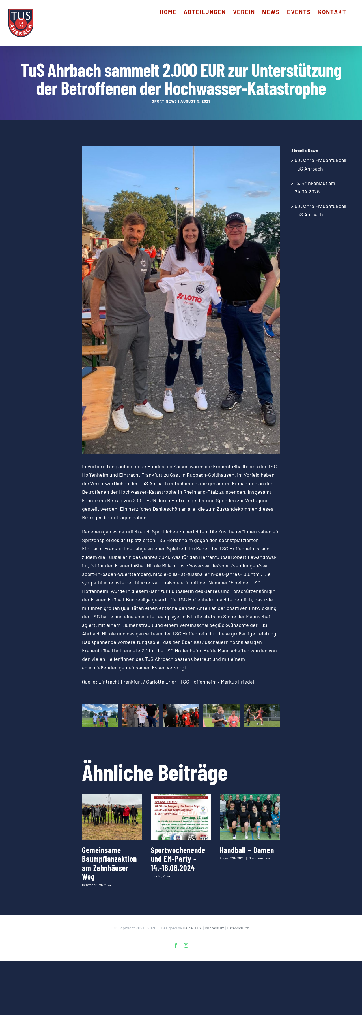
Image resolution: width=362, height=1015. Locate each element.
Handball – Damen (247, 850)
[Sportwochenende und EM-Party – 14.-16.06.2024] (181, 817)
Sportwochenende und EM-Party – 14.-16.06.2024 (178, 859)
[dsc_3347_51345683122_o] (262, 715)
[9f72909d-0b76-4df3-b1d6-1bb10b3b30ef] (140, 715)
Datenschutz (238, 927)
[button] (86, 715)
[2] (100, 715)
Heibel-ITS (192, 927)
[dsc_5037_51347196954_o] (221, 715)
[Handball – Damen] (250, 817)
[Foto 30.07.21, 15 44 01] (181, 715)
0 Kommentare (259, 858)
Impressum (215, 927)
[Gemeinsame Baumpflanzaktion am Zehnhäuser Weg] (112, 817)
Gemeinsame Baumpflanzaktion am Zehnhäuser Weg (109, 863)
